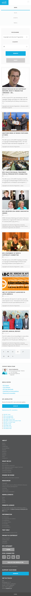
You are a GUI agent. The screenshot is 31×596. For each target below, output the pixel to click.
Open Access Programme (14, 226)
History (4, 444)
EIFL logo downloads (8, 389)
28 (3, 356)
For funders (5, 523)
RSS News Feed (7, 423)
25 (12, 351)
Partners (4, 455)
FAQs (3, 456)
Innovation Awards (7, 472)
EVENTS (15, 17)
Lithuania (22, 106)
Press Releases (6, 387)
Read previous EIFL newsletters (10, 410)
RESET (16, 60)
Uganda (10, 107)
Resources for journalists (9, 393)
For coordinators (6, 527)
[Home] (4, 2)
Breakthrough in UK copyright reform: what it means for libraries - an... (14, 90)
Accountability (5, 448)
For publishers (5, 520)
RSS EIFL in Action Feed (9, 422)
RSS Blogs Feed (7, 425)
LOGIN (8, 549)
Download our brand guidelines (11, 391)
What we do (5, 463)
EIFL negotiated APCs (7, 468)
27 (23, 351)
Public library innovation (8, 491)
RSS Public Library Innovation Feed (12, 420)
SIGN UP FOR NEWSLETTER (15, 562)
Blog (3, 499)
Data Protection (6, 538)
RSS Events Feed (8, 427)
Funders (4, 453)
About (3, 443)
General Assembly (6, 470)
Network (4, 451)
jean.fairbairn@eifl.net (15, 373)
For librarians (5, 517)
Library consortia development (9, 486)
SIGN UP (15, 406)
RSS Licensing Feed (8, 416)
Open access (5, 490)
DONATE (15, 573)
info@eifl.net (8, 588)
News (3, 497)
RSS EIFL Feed (7, 414)
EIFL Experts (6, 385)
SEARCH (15, 53)
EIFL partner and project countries (10, 477)
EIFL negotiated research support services (12, 467)
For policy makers (6, 522)
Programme (15, 32)
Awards (4, 449)
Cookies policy (5, 539)
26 (17, 351)
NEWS (15, 7)
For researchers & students (9, 518)
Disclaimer (4, 543)
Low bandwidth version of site (9, 532)
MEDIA (15, 22)
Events (3, 500)
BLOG (15, 12)
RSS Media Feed (7, 428)
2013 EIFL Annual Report (11, 331)
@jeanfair (12, 374)
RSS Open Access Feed (9, 419)
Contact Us (4, 458)
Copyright (4, 483)
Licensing (4, 488)
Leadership (5, 446)
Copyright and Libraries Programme (11, 106)
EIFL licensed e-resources (8, 465)
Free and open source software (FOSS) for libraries (14, 485)
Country (15, 42)
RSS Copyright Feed (8, 417)
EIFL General (17, 227)
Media (3, 502)
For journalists (5, 525)
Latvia (21, 185)
